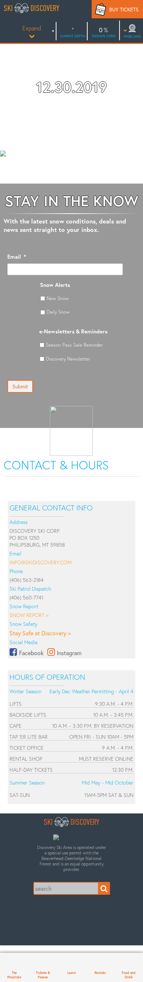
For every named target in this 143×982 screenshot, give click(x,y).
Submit (20, 386)
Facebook (31, 653)
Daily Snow (58, 312)
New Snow (58, 298)
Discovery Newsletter (68, 358)
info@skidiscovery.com (41, 562)
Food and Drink (128, 974)
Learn (71, 972)
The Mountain (14, 974)
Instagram (69, 653)
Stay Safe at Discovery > (40, 633)
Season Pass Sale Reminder (74, 345)
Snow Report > (29, 615)
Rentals (100, 972)
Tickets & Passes (43, 974)
